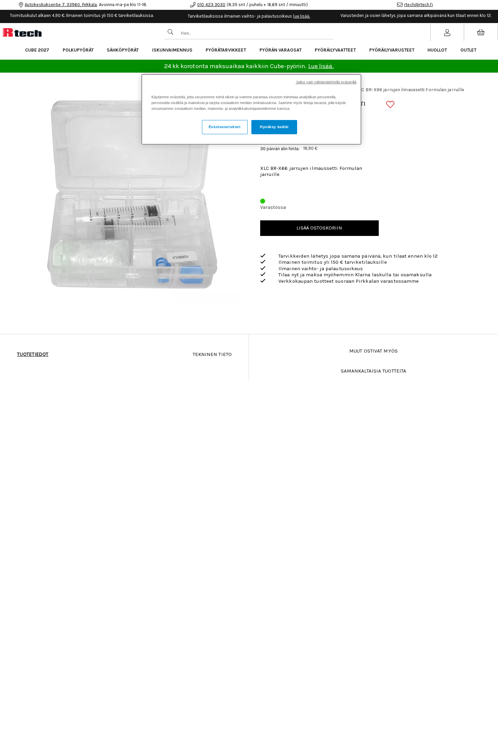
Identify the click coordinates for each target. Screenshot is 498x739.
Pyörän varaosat (281, 50)
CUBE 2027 (37, 50)
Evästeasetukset (225, 127)
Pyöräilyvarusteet (391, 50)
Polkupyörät (78, 50)
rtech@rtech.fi (418, 4)
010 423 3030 (211, 4)
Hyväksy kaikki (274, 127)
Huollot (437, 50)
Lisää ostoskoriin (319, 228)
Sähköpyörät (123, 50)
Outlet (468, 50)
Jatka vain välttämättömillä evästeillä (326, 82)
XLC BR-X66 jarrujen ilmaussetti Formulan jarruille (410, 89)
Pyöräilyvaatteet (335, 50)
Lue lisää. (321, 66)
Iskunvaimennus (172, 50)
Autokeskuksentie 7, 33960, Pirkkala (61, 4)
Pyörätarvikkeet (226, 50)
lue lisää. (301, 16)
